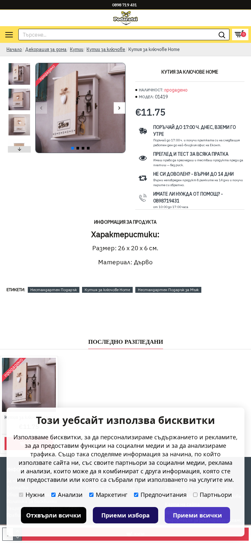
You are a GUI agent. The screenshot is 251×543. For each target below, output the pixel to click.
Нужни (35, 495)
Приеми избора (125, 515)
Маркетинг (111, 495)
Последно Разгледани (125, 341)
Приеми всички (197, 515)
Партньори (216, 495)
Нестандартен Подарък (53, 289)
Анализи (70, 495)
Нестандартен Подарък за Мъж (168, 289)
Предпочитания (164, 495)
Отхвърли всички (53, 515)
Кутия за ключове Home (107, 289)
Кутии (76, 49)
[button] (41, 108)
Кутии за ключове (106, 49)
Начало (14, 49)
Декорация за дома (46, 49)
